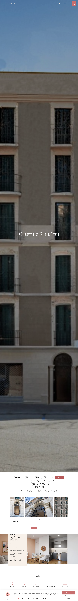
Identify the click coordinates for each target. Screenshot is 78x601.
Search (59, 477)
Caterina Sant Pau (48, 484)
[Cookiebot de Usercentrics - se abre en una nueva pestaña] (8, 599)
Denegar (68, 598)
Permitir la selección (68, 595)
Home (28, 484)
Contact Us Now (74, 4)
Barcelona (40, 484)
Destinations (33, 484)
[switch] (28, 598)
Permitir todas (68, 592)
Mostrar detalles (50, 598)
